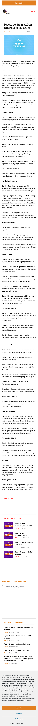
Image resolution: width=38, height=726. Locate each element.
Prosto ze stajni (13, 31)
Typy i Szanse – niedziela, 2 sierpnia (17, 644)
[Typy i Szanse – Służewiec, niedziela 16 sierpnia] (8, 525)
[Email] (20, 505)
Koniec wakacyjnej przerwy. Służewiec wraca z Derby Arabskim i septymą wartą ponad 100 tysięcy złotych (18, 659)
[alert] (19, 587)
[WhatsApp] (15, 505)
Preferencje (19, 719)
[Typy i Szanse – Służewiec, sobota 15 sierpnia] (8, 535)
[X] (11, 505)
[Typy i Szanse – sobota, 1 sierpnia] (8, 554)
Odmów (19, 713)
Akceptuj (19, 708)
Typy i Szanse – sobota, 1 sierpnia (16, 650)
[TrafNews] (12, 11)
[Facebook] (6, 505)
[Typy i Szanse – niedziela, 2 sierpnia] (8, 544)
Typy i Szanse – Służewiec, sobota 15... (23, 534)
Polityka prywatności (16, 723)
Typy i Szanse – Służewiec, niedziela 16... (24, 525)
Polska (6, 31)
